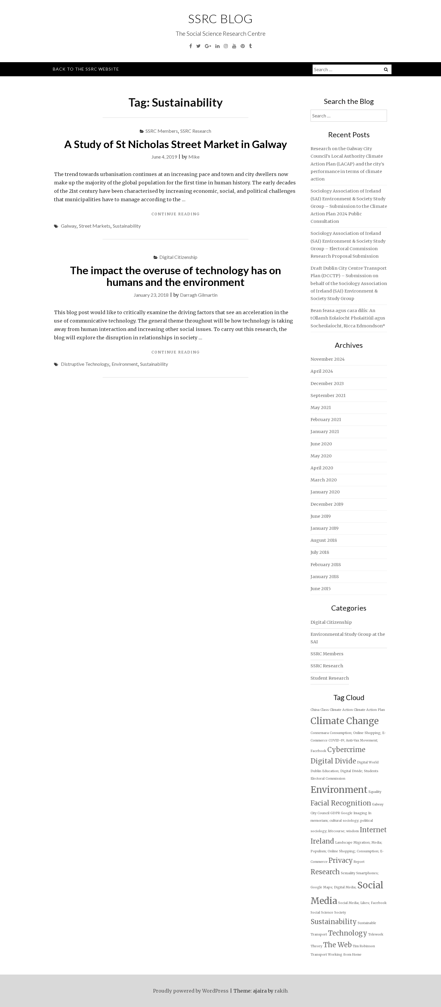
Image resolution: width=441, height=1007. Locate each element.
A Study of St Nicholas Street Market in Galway (175, 144)
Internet (373, 830)
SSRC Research (195, 131)
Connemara (319, 733)
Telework (375, 934)
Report (359, 862)
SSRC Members (162, 131)
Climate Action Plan (369, 710)
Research (325, 872)
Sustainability (127, 226)
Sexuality (348, 873)
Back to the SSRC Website (86, 68)
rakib (280, 991)
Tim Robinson (363, 946)
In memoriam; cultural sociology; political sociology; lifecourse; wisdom (341, 822)
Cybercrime (346, 749)
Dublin (315, 771)
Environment (125, 364)
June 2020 (321, 444)
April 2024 (321, 371)
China (315, 710)
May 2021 (320, 407)
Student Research (329, 678)
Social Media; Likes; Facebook (362, 903)
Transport (318, 955)
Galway (68, 226)
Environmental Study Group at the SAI (347, 638)
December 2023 (327, 383)
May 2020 (321, 456)
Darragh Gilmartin (199, 295)
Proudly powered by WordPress (191, 991)
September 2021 (328, 395)
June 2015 (320, 588)
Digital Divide (333, 761)
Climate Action (341, 710)
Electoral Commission (327, 779)
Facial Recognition (340, 803)
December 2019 (326, 504)
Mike (194, 156)
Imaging (360, 813)
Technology (347, 933)
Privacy (340, 860)
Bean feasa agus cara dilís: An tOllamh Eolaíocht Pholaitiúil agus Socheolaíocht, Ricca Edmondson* (347, 318)
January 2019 (324, 528)
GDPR (335, 813)
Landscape (343, 843)
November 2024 (327, 359)
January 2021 (324, 431)
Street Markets (94, 226)
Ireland (322, 841)
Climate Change (344, 720)
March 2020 (323, 480)
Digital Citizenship (178, 257)
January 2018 (324, 576)
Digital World (368, 762)
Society (340, 912)
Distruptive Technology (85, 364)
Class (324, 710)
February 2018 (325, 564)
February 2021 (325, 419)
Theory (316, 946)
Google (346, 813)
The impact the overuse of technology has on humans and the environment (175, 276)
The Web (337, 945)
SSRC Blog (220, 18)
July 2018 (319, 552)
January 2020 (325, 492)
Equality (374, 792)
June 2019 (320, 516)
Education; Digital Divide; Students (350, 771)
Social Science (321, 912)
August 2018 (323, 540)
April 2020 (321, 468)
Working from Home (345, 955)
